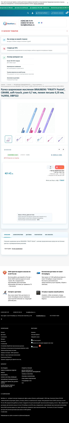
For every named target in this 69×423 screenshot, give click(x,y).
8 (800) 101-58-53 (27, 23)
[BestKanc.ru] (9, 23)
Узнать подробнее (39, 3)
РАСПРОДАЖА (4, 368)
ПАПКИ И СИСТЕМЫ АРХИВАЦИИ (9, 377)
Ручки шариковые (37, 84)
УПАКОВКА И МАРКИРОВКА (28, 376)
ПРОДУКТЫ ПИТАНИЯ (27, 368)
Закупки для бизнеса (6, 357)
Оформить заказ (35, 337)
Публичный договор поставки (8, 350)
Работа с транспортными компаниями (10, 355)
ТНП (23, 383)
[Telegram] (38, 23)
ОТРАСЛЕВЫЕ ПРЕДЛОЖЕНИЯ (29, 378)
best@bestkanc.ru (27, 25)
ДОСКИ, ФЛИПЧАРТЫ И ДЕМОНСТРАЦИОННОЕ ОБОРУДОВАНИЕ (31, 371)
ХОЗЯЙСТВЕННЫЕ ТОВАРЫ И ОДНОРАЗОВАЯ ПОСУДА (8, 386)
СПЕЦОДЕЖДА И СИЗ (26, 380)
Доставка (3, 334)
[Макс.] (41, 22)
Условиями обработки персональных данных (12, 346)
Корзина (33, 332)
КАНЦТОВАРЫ (4, 374)
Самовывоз (4, 337)
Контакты (3, 341)
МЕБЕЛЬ (3, 372)
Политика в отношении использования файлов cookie (15, 348)
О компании (4, 343)
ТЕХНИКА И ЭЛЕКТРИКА (27, 374)
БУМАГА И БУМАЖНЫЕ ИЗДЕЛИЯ (8, 370)
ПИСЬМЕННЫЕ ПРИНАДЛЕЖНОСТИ (22, 84)
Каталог (9, 84)
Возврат (3, 339)
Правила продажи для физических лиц (11, 359)
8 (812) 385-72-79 (27, 21)
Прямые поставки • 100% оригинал (10, 352)
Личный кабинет (35, 334)
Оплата (3, 332)
